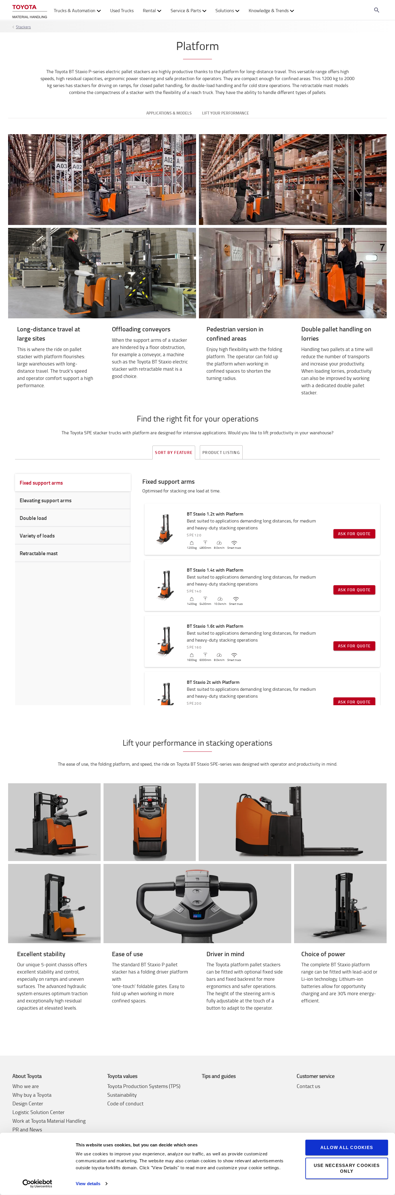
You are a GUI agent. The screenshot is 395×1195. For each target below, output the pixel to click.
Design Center (27, 1103)
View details (88, 1183)
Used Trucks (122, 10)
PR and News (27, 1129)
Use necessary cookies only (347, 1168)
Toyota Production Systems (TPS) (143, 1086)
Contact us (308, 1086)
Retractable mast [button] (39, 553)
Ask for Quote (354, 533)
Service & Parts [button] (186, 10)
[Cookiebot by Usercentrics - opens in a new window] (37, 1183)
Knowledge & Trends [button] (269, 10)
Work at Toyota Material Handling (49, 1120)
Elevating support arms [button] (45, 500)
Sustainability (122, 1094)
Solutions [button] (224, 10)
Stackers (23, 26)
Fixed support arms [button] (41, 482)
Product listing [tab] (221, 452)
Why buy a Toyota (31, 1094)
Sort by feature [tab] (174, 452)
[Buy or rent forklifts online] (29, 10)
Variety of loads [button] (37, 535)
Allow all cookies (346, 1147)
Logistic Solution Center (38, 1112)
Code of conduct (125, 1103)
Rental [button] (149, 10)
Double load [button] (33, 518)
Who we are (25, 1086)
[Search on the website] (377, 10)
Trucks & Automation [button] (74, 10)
